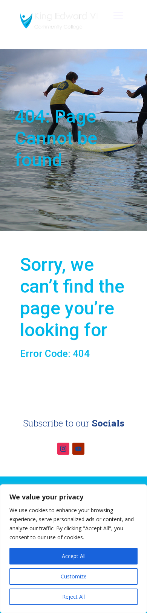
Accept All (74, 556)
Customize (74, 576)
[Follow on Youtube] (78, 449)
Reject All (73, 596)
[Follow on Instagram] (63, 449)
